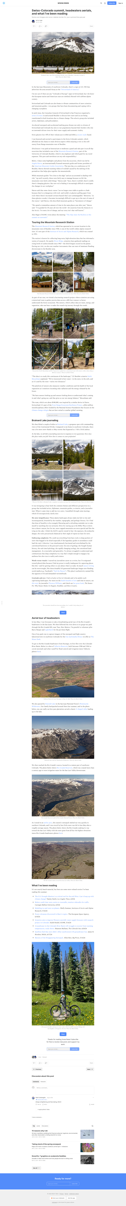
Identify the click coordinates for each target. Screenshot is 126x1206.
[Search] (101, 3)
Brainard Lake (62, 424)
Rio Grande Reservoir (64, 768)
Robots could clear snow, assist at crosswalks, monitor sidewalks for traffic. (62, 902)
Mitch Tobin (39, 20)
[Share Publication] (105, 3)
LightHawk (49, 630)
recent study (82, 135)
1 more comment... (37, 1117)
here (38, 651)
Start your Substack (58, 1198)
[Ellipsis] (93, 1097)
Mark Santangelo (41, 1097)
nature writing (88, 566)
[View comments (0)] (48, 1151)
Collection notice (74, 1194)
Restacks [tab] (43, 1081)
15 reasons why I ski (40, 1131)
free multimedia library (73, 637)
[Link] (29, 222)
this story (35, 583)
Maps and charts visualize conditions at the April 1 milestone (50, 1146)
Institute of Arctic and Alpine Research (64, 231)
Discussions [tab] (45, 1126)
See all (35, 1168)
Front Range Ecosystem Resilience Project (67, 405)
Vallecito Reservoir (61, 646)
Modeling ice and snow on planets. (47, 908)
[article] (63, 1135)
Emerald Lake (50, 704)
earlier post (48, 822)
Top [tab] (34, 1126)
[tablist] (39, 1081)
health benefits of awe (69, 580)
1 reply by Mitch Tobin (44, 1109)
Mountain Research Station (68, 151)
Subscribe (112, 3)
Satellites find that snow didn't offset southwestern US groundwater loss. (61, 932)
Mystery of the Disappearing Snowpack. (49, 938)
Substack (54, 1202)
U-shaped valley (81, 709)
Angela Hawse (37, 163)
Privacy (62, 1194)
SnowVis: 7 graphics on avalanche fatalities (49, 1156)
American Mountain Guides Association (49, 166)
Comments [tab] (36, 1081)
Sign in (120, 3)
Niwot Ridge (58, 241)
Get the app (71, 1198)
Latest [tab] (38, 1126)
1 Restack (44, 1057)
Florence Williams (55, 583)
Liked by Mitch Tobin (42, 1099)
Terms (66, 1194)
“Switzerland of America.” (70, 89)
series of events (37, 115)
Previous (38, 1069)
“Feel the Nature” (59, 571)
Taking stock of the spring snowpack (46, 1144)
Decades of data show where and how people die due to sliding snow (52, 1158)
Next (88, 1069)
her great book (78, 583)
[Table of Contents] (2, 603)
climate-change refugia (40, 410)
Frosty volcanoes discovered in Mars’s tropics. (51, 914)
